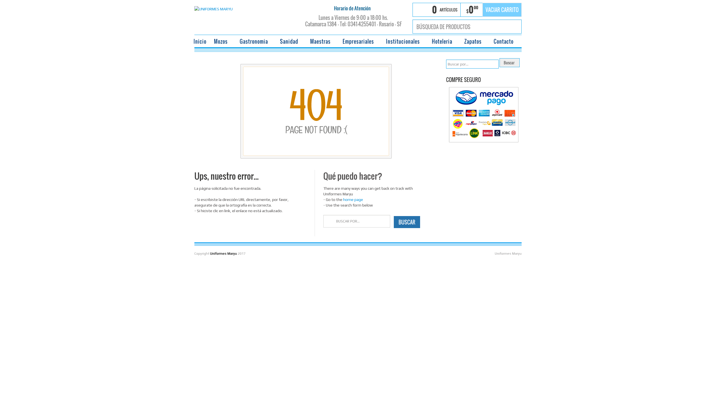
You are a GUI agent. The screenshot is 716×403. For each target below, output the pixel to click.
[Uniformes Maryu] (213, 8)
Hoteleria (440, 42)
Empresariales (356, 42)
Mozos (219, 42)
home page (353, 199)
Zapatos (471, 42)
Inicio (200, 41)
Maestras (319, 42)
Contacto (504, 41)
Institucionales (401, 42)
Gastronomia (252, 42)
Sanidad (287, 42)
